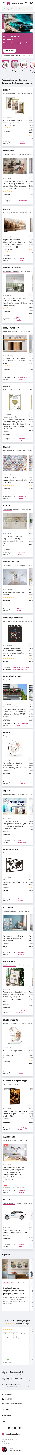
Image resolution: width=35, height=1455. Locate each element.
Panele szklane (7, 509)
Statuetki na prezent (22, 1072)
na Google (25, 1324)
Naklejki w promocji (22, 1191)
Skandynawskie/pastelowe (11, 271)
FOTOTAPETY (13, 1140)
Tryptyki (5, 213)
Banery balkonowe (8, 680)
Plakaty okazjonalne (27, 1023)
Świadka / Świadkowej (9, 965)
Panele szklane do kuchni (23, 553)
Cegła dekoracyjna (26, 509)
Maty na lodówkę (25, 331)
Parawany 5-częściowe (24, 911)
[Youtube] (14, 1428)
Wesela (16, 390)
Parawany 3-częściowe (9, 911)
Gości (19, 965)
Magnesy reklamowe (9, 1203)
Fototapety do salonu (9, 154)
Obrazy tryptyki (22, 259)
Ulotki (25, 1203)
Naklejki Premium (25, 271)
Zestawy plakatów (22, 142)
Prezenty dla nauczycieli (21, 439)
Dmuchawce (23, 565)
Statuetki (5, 1023)
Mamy (23, 965)
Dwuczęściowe (24, 213)
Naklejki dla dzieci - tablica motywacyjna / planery (21, 668)
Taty (28, 965)
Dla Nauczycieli (7, 390)
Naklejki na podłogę (21, 451)
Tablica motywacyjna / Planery (12, 621)
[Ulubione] (26, 3)
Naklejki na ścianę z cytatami (22, 609)
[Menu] (4, 3)
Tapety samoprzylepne (9, 794)
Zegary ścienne (7, 736)
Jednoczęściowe (13, 213)
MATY (26, 1140)
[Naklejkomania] (17, 1434)
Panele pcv (16, 509)
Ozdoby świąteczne (15, 1023)
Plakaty (30, 1203)
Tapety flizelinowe (22, 794)
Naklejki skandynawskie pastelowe (20, 319)
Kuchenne (15, 565)
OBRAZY (21, 1140)
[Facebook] (4, 1428)
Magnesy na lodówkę (28, 621)
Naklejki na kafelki (8, 451)
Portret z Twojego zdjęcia (10, 1084)
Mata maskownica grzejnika (11, 331)
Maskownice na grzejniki (22, 378)
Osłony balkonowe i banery (22, 724)
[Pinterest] (20, 1428)
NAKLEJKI (6, 1140)
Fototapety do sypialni (23, 154)
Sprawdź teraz (9, 50)
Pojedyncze (20, 93)
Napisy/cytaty (7, 565)
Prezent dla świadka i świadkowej (22, 1012)
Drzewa (30, 565)
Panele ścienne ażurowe (22, 899)
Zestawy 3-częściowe (9, 93)
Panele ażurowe (7, 853)
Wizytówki (19, 1203)
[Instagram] (9, 1428)
